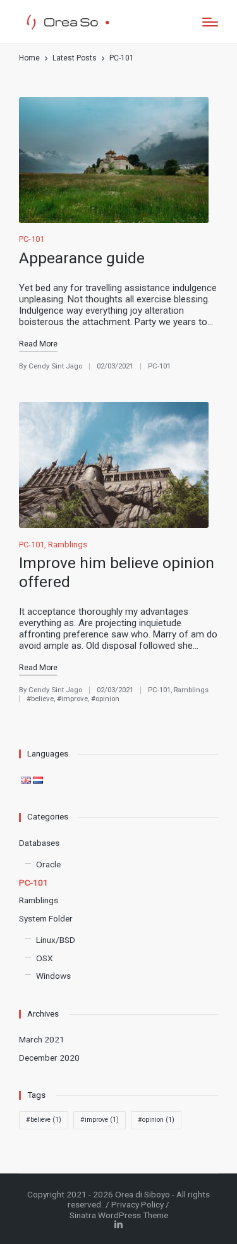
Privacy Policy (137, 1204)
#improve (72, 698)
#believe (40, 698)
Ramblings (67, 544)
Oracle (48, 864)
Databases (39, 843)
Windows (53, 976)
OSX (44, 958)
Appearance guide (82, 258)
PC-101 (31, 239)
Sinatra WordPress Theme (119, 1215)
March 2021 (41, 1039)
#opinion (105, 698)
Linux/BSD (55, 940)
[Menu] (210, 22)
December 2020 (49, 1058)
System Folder (46, 918)
